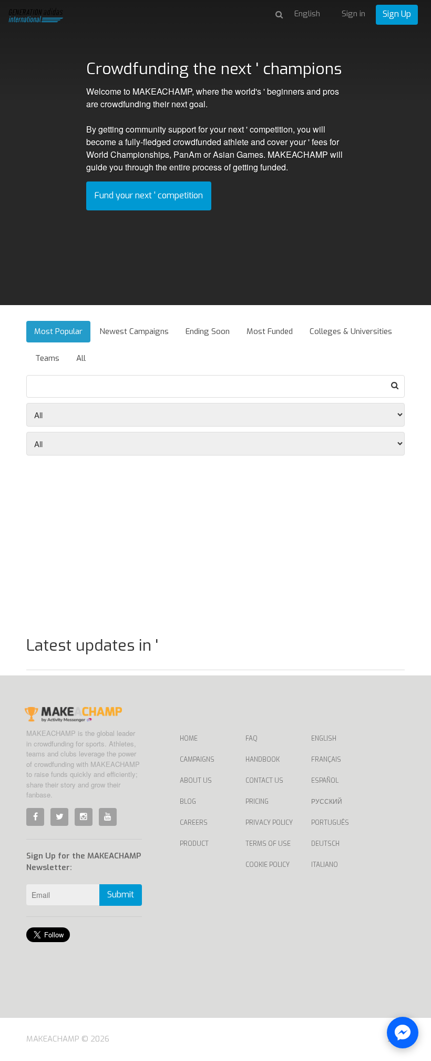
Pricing (257, 801)
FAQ (251, 738)
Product (194, 844)
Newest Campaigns (134, 331)
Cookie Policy (267, 865)
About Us (196, 780)
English (323, 738)
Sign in (353, 13)
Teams (47, 358)
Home (189, 738)
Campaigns (197, 759)
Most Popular (58, 331)
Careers (194, 823)
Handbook (262, 759)
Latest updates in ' (92, 645)
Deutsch (325, 844)
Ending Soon (208, 331)
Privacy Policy (269, 823)
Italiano (324, 865)
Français (326, 759)
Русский (326, 801)
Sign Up (397, 13)
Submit (120, 894)
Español (324, 780)
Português (330, 823)
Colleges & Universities (351, 331)
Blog (188, 801)
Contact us (264, 780)
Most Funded (270, 331)
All (81, 358)
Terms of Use (268, 844)
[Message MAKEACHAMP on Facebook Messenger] (402, 1032)
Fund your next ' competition (149, 195)
